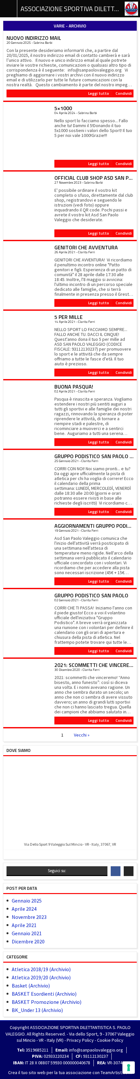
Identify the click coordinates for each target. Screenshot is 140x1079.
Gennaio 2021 (27, 933)
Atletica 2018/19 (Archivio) (41, 969)
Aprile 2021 (24, 925)
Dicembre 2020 (28, 941)
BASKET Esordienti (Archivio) (44, 993)
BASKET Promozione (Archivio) (46, 1002)
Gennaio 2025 (27, 900)
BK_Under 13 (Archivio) (37, 1010)
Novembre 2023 (29, 917)
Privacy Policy (80, 1040)
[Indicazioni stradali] (70, 799)
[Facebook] (115, 871)
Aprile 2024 (24, 908)
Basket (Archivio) (31, 985)
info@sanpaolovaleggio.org (96, 1050)
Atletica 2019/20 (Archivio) (41, 977)
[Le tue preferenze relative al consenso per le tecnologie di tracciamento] (128, 1067)
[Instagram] (128, 871)
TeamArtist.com (116, 1072)
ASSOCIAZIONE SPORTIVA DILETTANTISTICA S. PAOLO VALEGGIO (70, 9)
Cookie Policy (110, 1040)
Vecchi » (82, 735)
